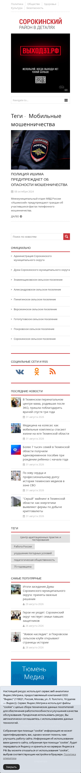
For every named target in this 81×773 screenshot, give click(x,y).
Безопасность (35, 8)
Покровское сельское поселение (34, 329)
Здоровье (50, 4)
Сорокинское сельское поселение (35, 339)
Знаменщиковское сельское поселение (38, 279)
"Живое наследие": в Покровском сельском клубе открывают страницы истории (45, 638)
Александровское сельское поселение (37, 289)
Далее (15, 216)
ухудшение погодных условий (33, 553)
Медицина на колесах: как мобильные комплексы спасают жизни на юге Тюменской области (46, 429)
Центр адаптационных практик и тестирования (40, 538)
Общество (33, 4)
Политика (17, 4)
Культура (16, 8)
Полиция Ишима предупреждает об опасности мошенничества (39, 179)
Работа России (23, 546)
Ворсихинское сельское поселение (35, 309)
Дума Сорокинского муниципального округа (42, 270)
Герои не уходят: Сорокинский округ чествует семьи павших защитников (43, 617)
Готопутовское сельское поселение (35, 319)
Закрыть (11, 767)
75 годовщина (22, 566)
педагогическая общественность (34, 560)
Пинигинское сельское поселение (35, 299)
